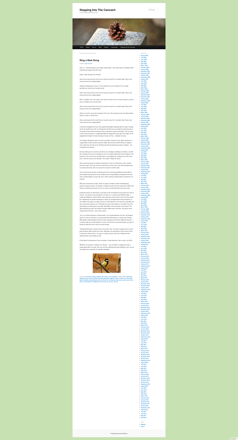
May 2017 (143, 274)
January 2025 (144, 93)
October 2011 (144, 406)
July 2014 (143, 341)
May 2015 (143, 321)
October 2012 (144, 382)
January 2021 (144, 187)
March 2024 (144, 112)
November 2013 (145, 356)
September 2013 (145, 360)
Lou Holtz (103, 280)
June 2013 (144, 366)
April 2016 (144, 299)
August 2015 (144, 315)
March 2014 (144, 348)
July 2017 (143, 270)
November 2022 (145, 144)
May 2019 (143, 227)
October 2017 (144, 264)
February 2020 (145, 209)
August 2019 (144, 221)
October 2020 (144, 193)
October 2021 (144, 169)
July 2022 (143, 152)
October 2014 (144, 335)
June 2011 (144, 413)
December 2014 (145, 331)
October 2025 (144, 75)
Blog (100, 47)
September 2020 (145, 195)
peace (120, 280)
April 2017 (144, 276)
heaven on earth (124, 278)
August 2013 (144, 362)
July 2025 (143, 81)
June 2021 (144, 177)
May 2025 (143, 85)
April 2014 (144, 347)
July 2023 (143, 128)
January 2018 (144, 258)
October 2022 (144, 146)
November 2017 (145, 262)
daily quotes (83, 278)
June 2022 (144, 154)
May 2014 (143, 345)
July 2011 (143, 411)
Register (143, 424)
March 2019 (144, 230)
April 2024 (144, 110)
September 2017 (145, 266)
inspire (81, 280)
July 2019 (143, 223)
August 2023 (144, 126)
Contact (106, 47)
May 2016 (143, 297)
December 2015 (145, 307)
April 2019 (144, 229)
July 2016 (143, 293)
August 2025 (144, 79)
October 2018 (144, 240)
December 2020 (145, 189)
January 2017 (144, 282)
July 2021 (143, 175)
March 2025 (144, 89)
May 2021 (143, 179)
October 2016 (144, 288)
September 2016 (145, 290)
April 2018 (144, 252)
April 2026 (144, 63)
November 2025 (145, 73)
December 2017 (145, 260)
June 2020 (144, 201)
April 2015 (144, 323)
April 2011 (144, 417)
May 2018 (143, 250)
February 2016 (145, 303)
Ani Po (94, 47)
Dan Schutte (90, 278)
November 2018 (145, 238)
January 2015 (144, 329)
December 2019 (145, 213)
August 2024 (144, 103)
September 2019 (145, 219)
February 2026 (145, 67)
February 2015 (145, 327)
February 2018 (145, 256)
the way (111, 281)
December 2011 (145, 402)
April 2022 (144, 158)
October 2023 (144, 122)
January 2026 (144, 69)
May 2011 (143, 415)
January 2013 (144, 376)
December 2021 (145, 166)
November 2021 (145, 167)
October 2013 (144, 358)
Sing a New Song (89, 60)
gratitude (106, 278)
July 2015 (143, 317)
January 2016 (144, 305)
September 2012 (145, 384)
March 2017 (144, 278)
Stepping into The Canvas (99, 281)
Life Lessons (104, 276)
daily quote (129, 276)
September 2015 (145, 313)
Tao (107, 281)
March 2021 (144, 183)
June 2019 (144, 225)
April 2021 (144, 181)
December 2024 (145, 95)
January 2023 (144, 140)
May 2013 (143, 368)
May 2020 (143, 203)
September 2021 (145, 171)
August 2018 (144, 244)
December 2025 (145, 71)
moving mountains (114, 280)
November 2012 (145, 380)
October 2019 (144, 217)
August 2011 (144, 409)
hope (130, 278)
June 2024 (144, 106)
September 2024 (145, 101)
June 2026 (144, 59)
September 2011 (145, 408)
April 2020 (144, 205)
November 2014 (145, 333)
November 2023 (145, 120)
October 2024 (144, 99)
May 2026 (143, 61)
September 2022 (145, 148)
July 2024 (143, 105)
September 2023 (145, 124)
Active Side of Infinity (90, 276)
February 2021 (145, 185)
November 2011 (145, 404)
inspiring (86, 280)
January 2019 (144, 234)
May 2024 (143, 108)
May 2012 (143, 392)
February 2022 (145, 162)
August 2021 (144, 173)
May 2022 (143, 156)
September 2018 (145, 242)
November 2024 (145, 97)
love (107, 280)
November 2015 (145, 309)
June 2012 (144, 390)
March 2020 (144, 207)
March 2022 (144, 160)
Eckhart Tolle (97, 278)
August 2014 (144, 339)
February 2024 (145, 114)
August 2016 (144, 291)
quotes (128, 280)
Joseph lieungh (93, 280)
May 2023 (143, 132)
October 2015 (144, 311)
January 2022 (144, 164)
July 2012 (143, 388)
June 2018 (144, 248)
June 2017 (144, 272)
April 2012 (144, 394)
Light (98, 280)
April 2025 (144, 87)
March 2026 (144, 65)
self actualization (113, 276)
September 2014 (145, 337)
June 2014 (144, 343)
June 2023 (144, 130)
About (87, 47)
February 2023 (145, 138)
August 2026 (144, 55)
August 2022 (144, 150)
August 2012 (144, 386)
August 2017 (144, 268)
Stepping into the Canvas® (127, 47)
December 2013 (145, 354)
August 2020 (144, 197)
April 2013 (144, 370)
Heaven (118, 278)
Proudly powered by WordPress (119, 433)
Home (81, 47)
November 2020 (145, 191)
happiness (112, 278)
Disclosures (114, 47)
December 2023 (145, 118)
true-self (116, 281)
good (102, 278)
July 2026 (143, 57)
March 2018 (144, 254)
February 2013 (145, 374)
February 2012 (145, 398)
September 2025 (145, 77)
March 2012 (144, 396)
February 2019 (145, 232)
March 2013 (144, 372)
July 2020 (143, 199)
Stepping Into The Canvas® (98, 10)
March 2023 (144, 136)
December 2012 (145, 378)
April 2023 (144, 134)
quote (124, 280)
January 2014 (144, 352)
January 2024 (144, 116)
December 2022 (145, 142)
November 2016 (145, 286)
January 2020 (144, 211)
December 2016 (145, 284)
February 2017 (145, 280)
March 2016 (144, 301)
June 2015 (144, 319)
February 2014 (145, 351)
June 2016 (144, 295)
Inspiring (98, 276)
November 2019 (145, 215)
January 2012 (144, 400)
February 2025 (145, 91)
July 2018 (143, 246)
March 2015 (144, 325)
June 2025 (144, 83)
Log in (143, 426)
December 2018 (145, 236)
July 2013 (143, 364)
